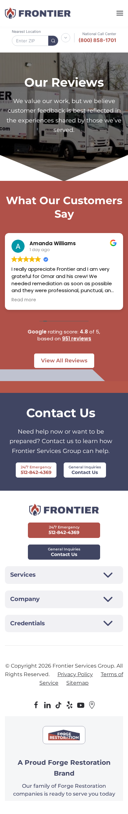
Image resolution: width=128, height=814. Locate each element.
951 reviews (76, 338)
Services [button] (23, 574)
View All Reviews (64, 360)
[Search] (53, 41)
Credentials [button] (27, 623)
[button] (120, 13)
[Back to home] (38, 13)
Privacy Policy (75, 674)
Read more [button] (23, 300)
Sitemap (77, 683)
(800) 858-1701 (97, 40)
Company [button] (25, 599)
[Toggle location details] (65, 37)
